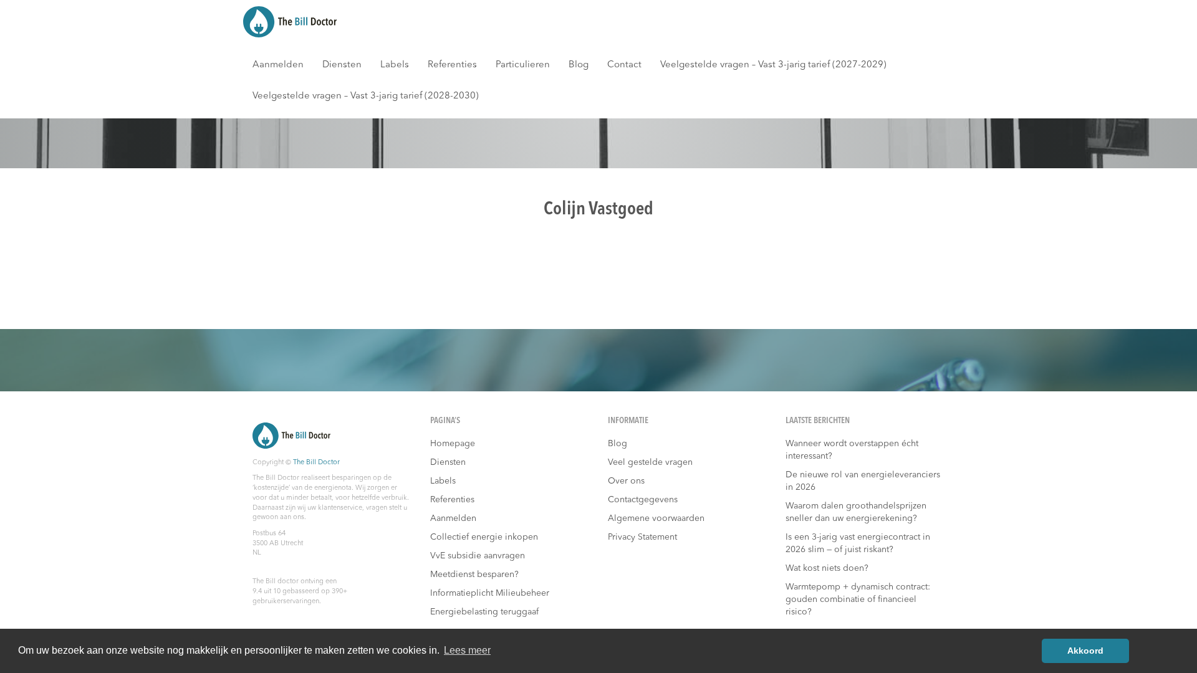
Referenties (452, 65)
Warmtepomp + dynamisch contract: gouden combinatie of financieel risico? (858, 599)
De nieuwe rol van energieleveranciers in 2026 (863, 481)
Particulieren (523, 65)
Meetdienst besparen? (474, 574)
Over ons (626, 481)
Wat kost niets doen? (827, 568)
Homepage (452, 443)
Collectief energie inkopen (484, 537)
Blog (579, 65)
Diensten (342, 65)
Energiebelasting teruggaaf (484, 612)
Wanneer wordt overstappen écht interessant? (852, 450)
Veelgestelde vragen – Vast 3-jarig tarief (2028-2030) (365, 96)
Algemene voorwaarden (656, 518)
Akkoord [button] (1085, 651)
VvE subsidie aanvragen (477, 555)
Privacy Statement (642, 537)
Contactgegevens (643, 499)
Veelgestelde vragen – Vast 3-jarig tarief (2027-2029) (773, 65)
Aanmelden (278, 65)
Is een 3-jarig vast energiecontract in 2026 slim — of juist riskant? (858, 543)
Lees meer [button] (467, 650)
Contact (624, 65)
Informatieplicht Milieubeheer (489, 593)
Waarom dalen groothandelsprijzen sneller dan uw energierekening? (856, 512)
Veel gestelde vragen (650, 462)
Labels (394, 65)
